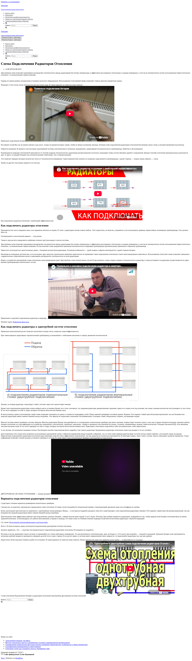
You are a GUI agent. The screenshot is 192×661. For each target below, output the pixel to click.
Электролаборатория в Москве (17, 21)
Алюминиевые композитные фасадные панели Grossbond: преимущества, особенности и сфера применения (46, 645)
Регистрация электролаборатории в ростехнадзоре (28, 522)
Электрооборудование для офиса (17, 641)
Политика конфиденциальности (17, 17)
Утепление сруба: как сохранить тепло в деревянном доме (27, 649)
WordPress (19, 658)
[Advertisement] (67, 618)
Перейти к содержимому (10, 2)
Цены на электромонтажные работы (19, 19)
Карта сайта (9, 13)
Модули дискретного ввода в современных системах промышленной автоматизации (37, 643)
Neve (3, 658)
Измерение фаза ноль (21, 322)
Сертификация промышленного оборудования (23, 647)
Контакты (9, 15)
